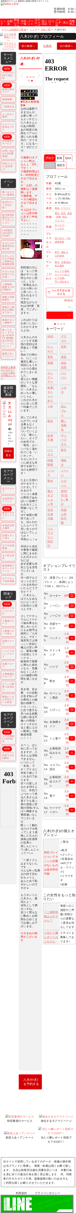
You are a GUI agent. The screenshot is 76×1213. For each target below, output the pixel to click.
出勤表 (47, 45)
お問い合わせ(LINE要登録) (8, 153)
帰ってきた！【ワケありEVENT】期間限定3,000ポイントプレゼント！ (8, 338)
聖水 (57, 262)
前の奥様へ (28, 46)
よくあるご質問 (8, 115)
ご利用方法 (8, 106)
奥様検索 (7, 99)
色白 (64, 217)
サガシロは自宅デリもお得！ (8, 274)
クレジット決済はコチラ (8, 127)
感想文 (61, 165)
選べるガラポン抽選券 (8, 193)
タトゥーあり (62, 274)
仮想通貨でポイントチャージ (8, 568)
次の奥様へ (66, 46)
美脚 (58, 217)
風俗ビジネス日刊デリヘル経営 (8, 699)
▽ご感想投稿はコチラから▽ (51, 916)
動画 (59, 158)
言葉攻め (66, 262)
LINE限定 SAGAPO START (7, 233)
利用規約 (21, 1193)
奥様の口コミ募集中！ (8, 321)
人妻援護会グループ (8, 675)
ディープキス (64, 440)
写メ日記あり (62, 281)
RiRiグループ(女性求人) (8, 166)
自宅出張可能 (50, 514)
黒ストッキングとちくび (8, 609)
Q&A (68, 158)
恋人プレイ (64, 411)
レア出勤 (60, 278)
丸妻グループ (8, 665)
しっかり (60, 228)
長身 (57, 208)
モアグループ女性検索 (8, 579)
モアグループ (8, 490)
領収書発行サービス (8, 140)
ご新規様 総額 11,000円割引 (8, 287)
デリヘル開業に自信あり (8, 687)
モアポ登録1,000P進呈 (8, 737)
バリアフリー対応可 (50, 537)
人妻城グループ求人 (8, 632)
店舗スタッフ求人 (8, 536)
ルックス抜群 (62, 271)
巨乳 (63, 213)
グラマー (66, 208)
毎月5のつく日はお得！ (7, 205)
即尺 (57, 252)
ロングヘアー (50, 377)
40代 (50, 336)
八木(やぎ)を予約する (31, 1082)
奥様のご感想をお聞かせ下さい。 (8, 310)
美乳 (57, 213)
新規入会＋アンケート (8, 355)
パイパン (60, 220)
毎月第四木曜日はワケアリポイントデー (8, 219)
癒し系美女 (64, 425)
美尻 (69, 213)
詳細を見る (8, 453)
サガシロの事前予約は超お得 (8, 246)
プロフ (49, 158)
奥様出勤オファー (8, 88)
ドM (68, 238)
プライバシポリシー (47, 1193)
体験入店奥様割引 (8, 298)
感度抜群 (60, 242)
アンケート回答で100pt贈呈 (8, 753)
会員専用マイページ (8, 500)
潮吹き (64, 252)
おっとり (60, 225)
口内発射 (60, 255)
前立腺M (59, 265)
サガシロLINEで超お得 (8, 73)
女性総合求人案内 (8, 526)
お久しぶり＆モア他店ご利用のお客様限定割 (8, 260)
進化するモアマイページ (8, 513)
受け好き (60, 238)
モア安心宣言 (8, 557)
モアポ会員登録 (8, 547)
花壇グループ (8, 642)
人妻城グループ (8, 622)
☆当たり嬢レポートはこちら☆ (51, 937)
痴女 (50, 421)
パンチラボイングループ (8, 654)
